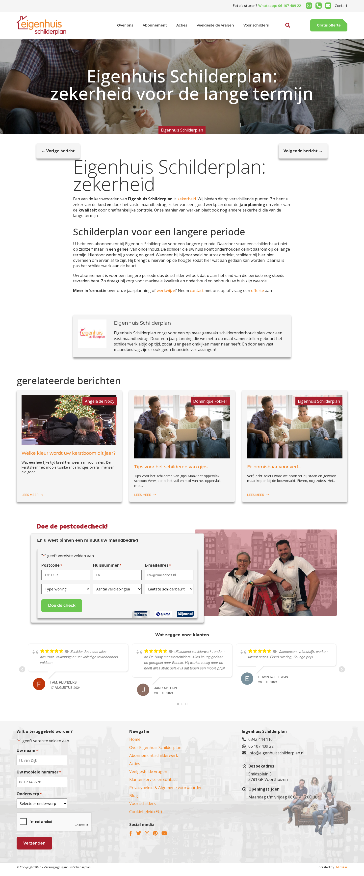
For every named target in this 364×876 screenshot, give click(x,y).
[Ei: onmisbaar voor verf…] (294, 455)
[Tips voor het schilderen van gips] (182, 455)
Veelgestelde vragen (215, 25)
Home (134, 739)
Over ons (125, 25)
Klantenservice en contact (153, 779)
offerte (258, 290)
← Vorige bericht (58, 151)
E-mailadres (158, 565)
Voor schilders (256, 25)
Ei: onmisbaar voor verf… (274, 467)
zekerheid (187, 199)
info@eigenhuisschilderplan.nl (276, 753)
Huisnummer (107, 565)
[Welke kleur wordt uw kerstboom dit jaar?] (69, 442)
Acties (181, 25)
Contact (341, 5)
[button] (282, 37)
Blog (133, 795)
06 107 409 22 (261, 746)
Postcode (51, 565)
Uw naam (27, 750)
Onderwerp (29, 793)
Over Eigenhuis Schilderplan (155, 747)
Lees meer (30, 495)
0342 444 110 (260, 739)
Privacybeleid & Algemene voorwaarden (166, 787)
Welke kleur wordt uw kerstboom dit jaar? (69, 453)
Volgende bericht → (303, 151)
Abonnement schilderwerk (153, 755)
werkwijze (166, 290)
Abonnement (155, 25)
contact (197, 290)
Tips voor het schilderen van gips (171, 467)
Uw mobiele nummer (39, 772)
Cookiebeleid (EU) (145, 811)
